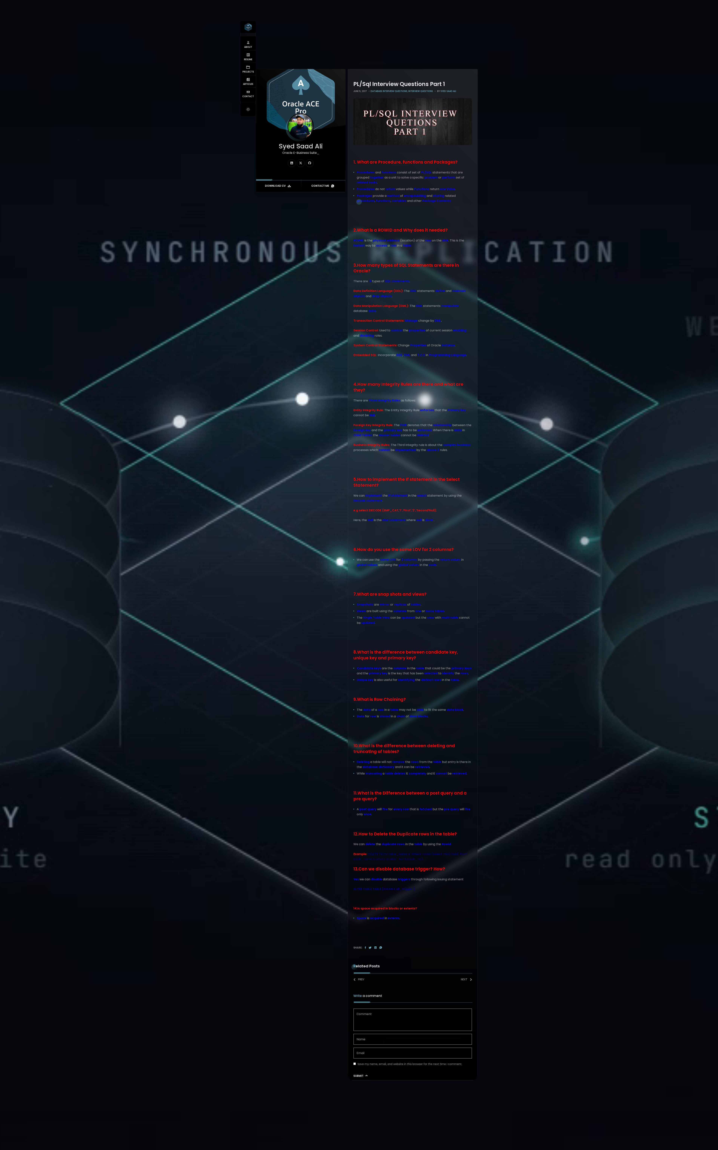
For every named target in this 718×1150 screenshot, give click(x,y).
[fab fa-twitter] (300, 163)
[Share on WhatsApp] (380, 948)
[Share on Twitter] (370, 948)
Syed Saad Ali (448, 91)
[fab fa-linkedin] (291, 163)
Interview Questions (420, 91)
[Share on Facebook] (365, 948)
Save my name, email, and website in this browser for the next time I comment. (410, 1064)
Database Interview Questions (389, 91)
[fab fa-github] (309, 163)
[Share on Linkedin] (375, 948)
